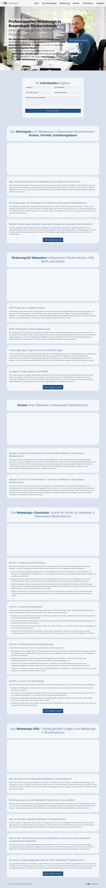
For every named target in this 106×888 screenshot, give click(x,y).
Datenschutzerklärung (24, 884)
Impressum (11, 884)
